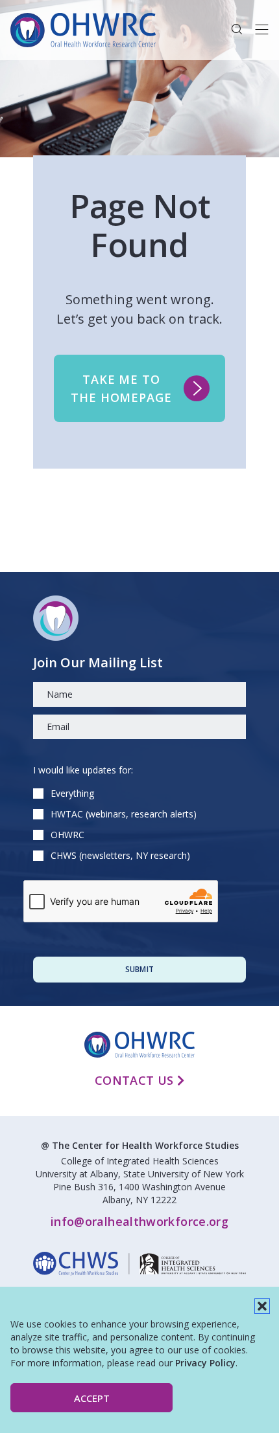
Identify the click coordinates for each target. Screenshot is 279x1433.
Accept (92, 1398)
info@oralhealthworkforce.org (139, 1221)
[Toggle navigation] (262, 30)
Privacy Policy (205, 1363)
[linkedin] (139, 1264)
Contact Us (136, 1080)
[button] (262, 1306)
